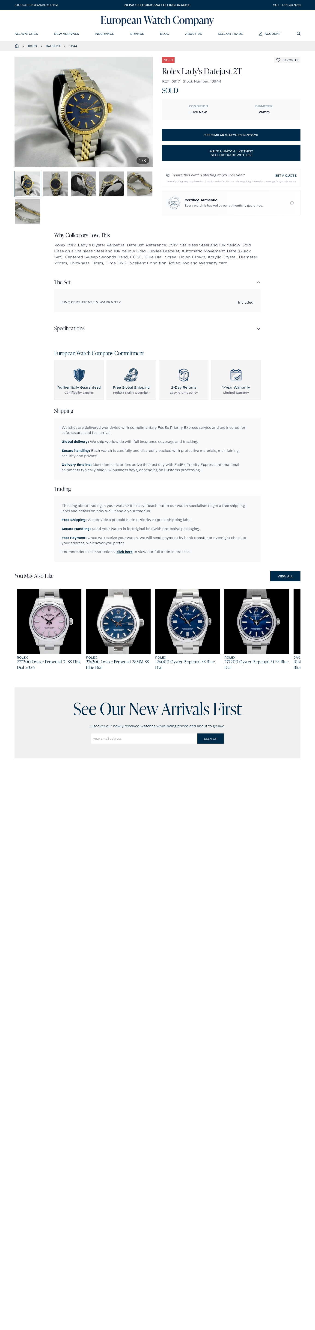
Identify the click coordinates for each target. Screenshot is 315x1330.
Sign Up (210, 738)
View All (285, 576)
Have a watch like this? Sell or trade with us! (231, 153)
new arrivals (66, 33)
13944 (73, 46)
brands (137, 33)
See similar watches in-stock (231, 135)
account (272, 33)
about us (193, 33)
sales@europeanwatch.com (36, 5)
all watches (26, 33)
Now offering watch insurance (157, 5)
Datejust (53, 46)
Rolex (32, 46)
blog (164, 33)
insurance (104, 33)
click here (124, 552)
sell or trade (230, 33)
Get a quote (286, 175)
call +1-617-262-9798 (286, 5)
